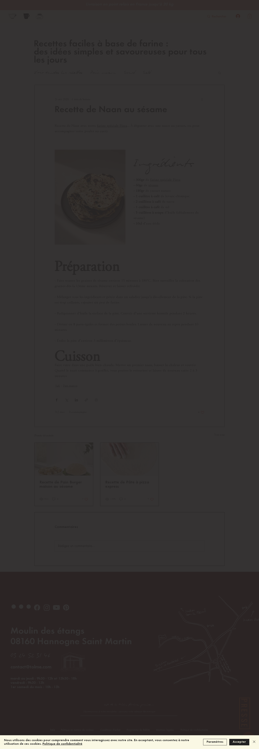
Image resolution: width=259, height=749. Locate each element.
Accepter (239, 742)
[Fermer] (254, 742)
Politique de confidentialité (62, 744)
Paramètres (215, 742)
